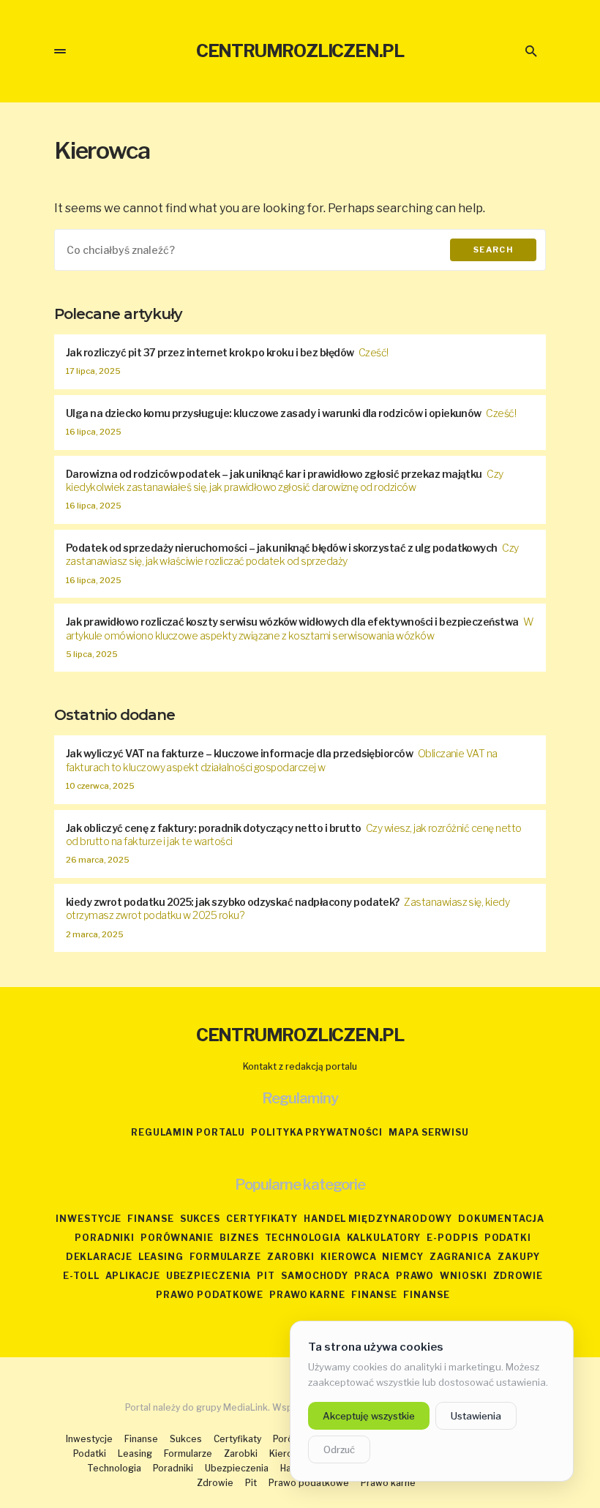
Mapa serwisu (429, 1132)
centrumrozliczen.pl (300, 50)
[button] (60, 51)
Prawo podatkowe (209, 1294)
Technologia (303, 1237)
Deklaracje (99, 1256)
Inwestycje (88, 1218)
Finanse (150, 1218)
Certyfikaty (262, 1218)
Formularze (225, 1256)
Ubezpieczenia (209, 1275)
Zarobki (291, 1256)
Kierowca (348, 1256)
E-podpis (452, 1237)
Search (493, 249)
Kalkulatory (384, 1237)
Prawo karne (307, 1294)
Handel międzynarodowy (378, 1218)
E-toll (81, 1275)
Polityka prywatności (317, 1132)
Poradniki (105, 1237)
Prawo (415, 1275)
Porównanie (177, 1237)
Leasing (161, 1256)
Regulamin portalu (188, 1132)
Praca (372, 1275)
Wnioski (463, 1275)
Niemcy (402, 1256)
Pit (266, 1275)
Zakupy (519, 1256)
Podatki (507, 1237)
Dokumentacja (501, 1218)
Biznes (239, 1237)
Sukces (200, 1218)
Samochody (314, 1275)
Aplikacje (132, 1275)
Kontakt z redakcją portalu (300, 1066)
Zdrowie (518, 1275)
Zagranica (461, 1256)
